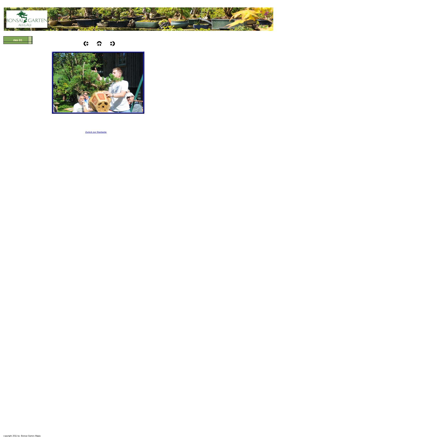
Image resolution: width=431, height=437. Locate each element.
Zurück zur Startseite (96, 132)
